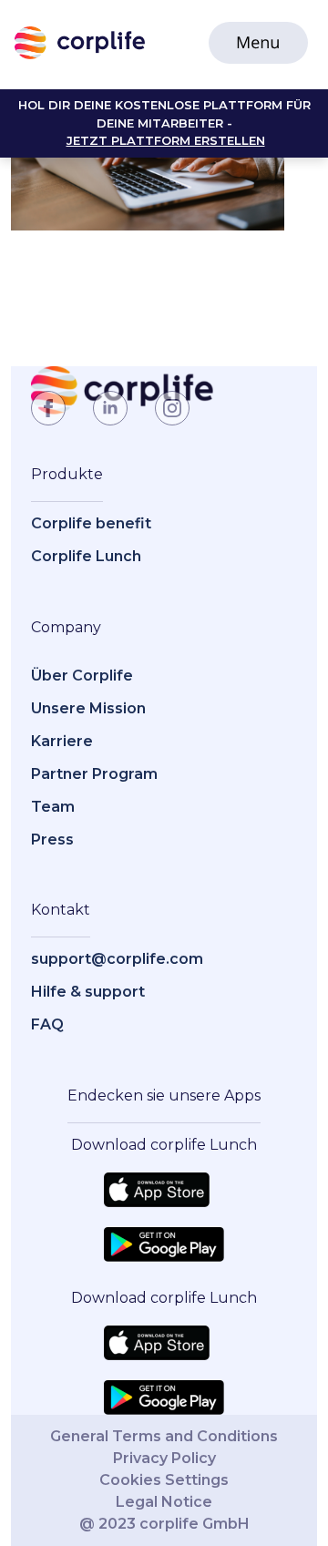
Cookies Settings (164, 1480)
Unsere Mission (88, 708)
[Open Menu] (258, 43)
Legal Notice (164, 1501)
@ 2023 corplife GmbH (164, 1523)
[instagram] (172, 408)
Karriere (62, 741)
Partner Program (94, 774)
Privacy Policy (164, 1458)
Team (53, 806)
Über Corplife (82, 675)
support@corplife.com (117, 959)
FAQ (47, 1024)
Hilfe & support (88, 991)
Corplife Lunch (86, 556)
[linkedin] (110, 408)
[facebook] (48, 408)
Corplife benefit (91, 523)
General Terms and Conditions (164, 1436)
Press (52, 839)
